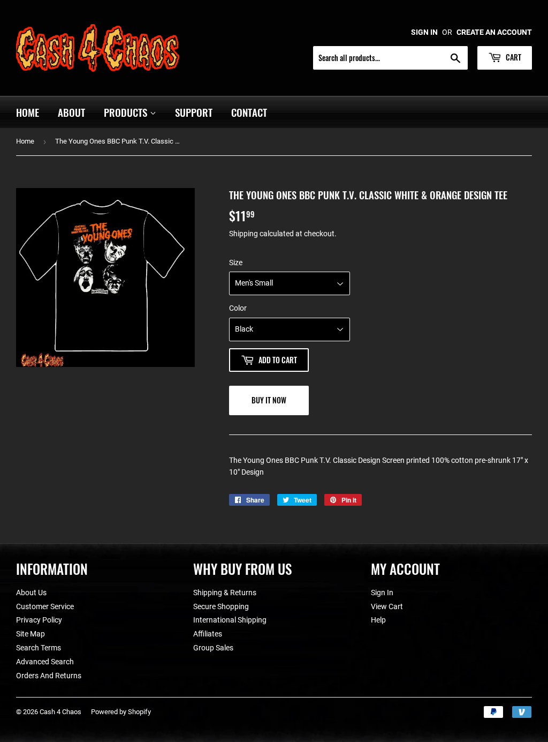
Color (238, 308)
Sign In (382, 592)
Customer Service (45, 606)
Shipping (243, 233)
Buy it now (269, 400)
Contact (249, 111)
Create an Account (494, 32)
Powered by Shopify (121, 712)
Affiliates (207, 633)
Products (127, 111)
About (71, 111)
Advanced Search (45, 661)
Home (27, 111)
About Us (31, 592)
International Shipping (230, 620)
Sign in (424, 32)
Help (378, 620)
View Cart (387, 606)
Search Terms (38, 647)
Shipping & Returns (224, 592)
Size (235, 262)
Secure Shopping (221, 606)
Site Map (30, 633)
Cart (512, 57)
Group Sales (213, 647)
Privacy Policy (39, 620)
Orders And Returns (48, 675)
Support (193, 111)
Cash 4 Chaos (60, 712)
